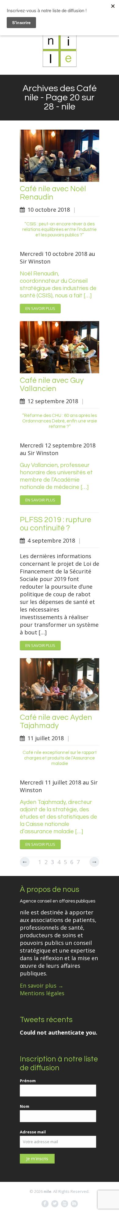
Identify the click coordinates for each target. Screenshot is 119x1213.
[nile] (59, 50)
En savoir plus (40, 308)
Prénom (28, 1080)
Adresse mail (33, 1132)
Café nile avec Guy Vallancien (52, 384)
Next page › (94, 862)
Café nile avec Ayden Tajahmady (56, 721)
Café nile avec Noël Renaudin (53, 193)
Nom (24, 1106)
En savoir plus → (41, 985)
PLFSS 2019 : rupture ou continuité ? (55, 524)
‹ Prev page (25, 862)
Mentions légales (42, 993)
